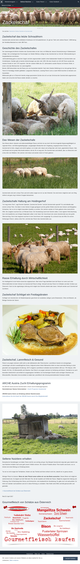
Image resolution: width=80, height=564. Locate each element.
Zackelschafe (28, 31)
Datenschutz (50, 554)
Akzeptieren (70, 558)
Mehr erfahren (14, 560)
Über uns (37, 554)
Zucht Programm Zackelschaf (37, 389)
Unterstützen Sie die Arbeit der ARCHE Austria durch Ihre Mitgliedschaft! (25, 396)
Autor (43, 554)
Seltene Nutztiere (19, 31)
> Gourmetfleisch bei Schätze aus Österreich (16, 491)
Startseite (11, 31)
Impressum (29, 554)
